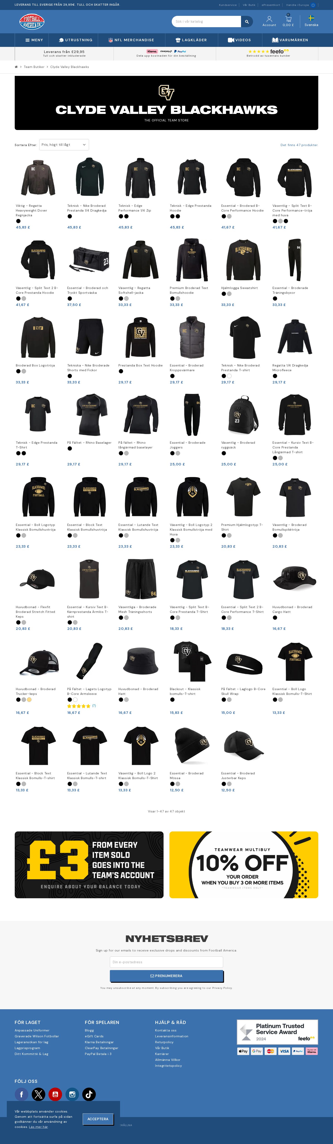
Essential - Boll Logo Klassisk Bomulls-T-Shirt (292, 691)
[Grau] (126, 298)
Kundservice (228, 5)
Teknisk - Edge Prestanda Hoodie (191, 208)
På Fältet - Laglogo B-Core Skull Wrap (243, 691)
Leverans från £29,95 (64, 51)
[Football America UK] (32, 21)
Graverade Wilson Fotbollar (37, 1036)
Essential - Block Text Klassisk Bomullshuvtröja (87, 527)
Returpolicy (164, 1042)
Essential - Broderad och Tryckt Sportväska (87, 290)
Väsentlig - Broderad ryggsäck (238, 445)
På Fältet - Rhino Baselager (89, 443)
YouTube (55, 1094)
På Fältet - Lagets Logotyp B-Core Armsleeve (89, 691)
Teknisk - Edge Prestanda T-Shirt (37, 445)
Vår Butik (249, 5)
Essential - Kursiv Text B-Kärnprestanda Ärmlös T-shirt (88, 612)
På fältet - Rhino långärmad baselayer (135, 445)
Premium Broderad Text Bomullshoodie (189, 290)
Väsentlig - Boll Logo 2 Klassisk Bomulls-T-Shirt (138, 775)
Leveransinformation (171, 1036)
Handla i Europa (297, 5)
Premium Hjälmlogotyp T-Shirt (242, 527)
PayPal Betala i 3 (98, 1054)
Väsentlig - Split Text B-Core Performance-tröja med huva (292, 210)
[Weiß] (229, 376)
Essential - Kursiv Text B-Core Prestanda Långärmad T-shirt (293, 447)
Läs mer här (38, 1127)
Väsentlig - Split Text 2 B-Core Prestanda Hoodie (37, 290)
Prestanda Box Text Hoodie (140, 365)
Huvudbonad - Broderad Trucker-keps (36, 691)
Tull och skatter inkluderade (64, 56)
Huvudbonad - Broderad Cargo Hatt (292, 609)
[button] (81, 705)
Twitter (38, 1094)
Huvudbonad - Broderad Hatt (138, 691)
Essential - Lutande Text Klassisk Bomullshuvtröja (138, 527)
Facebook (21, 1094)
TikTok (89, 1094)
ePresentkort (271, 5)
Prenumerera (168, 975)
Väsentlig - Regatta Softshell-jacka (134, 290)
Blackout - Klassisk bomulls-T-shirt (185, 691)
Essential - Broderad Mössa (187, 775)
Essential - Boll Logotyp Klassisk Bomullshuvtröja (36, 527)
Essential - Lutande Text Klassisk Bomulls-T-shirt (87, 775)
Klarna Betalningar (99, 1042)
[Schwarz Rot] (286, 221)
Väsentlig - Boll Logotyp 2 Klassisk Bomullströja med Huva (191, 529)
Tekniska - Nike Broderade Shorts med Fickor (88, 367)
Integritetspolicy (168, 1066)
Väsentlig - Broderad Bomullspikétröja (289, 527)
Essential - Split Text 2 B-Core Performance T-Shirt (242, 609)
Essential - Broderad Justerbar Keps (238, 775)
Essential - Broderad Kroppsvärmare (187, 367)
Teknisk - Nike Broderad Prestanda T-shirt (240, 367)
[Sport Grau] (229, 216)
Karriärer (162, 1054)
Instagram (72, 1094)
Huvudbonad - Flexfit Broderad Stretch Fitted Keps (35, 612)
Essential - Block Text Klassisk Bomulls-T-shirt (35, 775)
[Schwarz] (18, 221)
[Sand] (29, 699)
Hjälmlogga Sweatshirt (239, 288)
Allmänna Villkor (168, 1060)
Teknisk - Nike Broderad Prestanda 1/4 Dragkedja (87, 208)
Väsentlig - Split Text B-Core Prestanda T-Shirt (190, 609)
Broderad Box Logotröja (35, 365)
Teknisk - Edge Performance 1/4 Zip (134, 208)
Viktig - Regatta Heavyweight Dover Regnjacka (31, 210)
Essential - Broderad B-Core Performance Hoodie (242, 208)
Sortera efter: (26, 145)
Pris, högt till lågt (56, 144)
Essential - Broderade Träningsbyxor (290, 290)
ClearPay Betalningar (101, 1048)
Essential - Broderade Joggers (188, 445)
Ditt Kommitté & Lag (31, 1054)
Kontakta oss (165, 1030)
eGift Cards (94, 1036)
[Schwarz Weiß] (126, 216)
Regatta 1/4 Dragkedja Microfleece (290, 367)
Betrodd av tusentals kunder (268, 56)
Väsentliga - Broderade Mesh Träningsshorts (137, 609)
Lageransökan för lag (31, 1042)
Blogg (89, 1030)
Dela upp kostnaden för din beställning (166, 56)
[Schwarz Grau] (275, 298)
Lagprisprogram (27, 1048)
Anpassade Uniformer (32, 1030)
